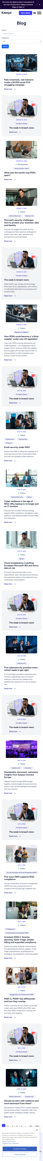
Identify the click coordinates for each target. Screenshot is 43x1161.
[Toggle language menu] (34, 13)
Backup (29, 497)
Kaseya (22, 212)
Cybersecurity (29, 216)
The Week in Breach (21, 123)
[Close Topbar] (39, 4)
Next (37, 1126)
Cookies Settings (20, 1154)
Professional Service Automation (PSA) (17, 933)
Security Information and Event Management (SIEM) (21, 872)
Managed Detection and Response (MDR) (21, 994)
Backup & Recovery (15, 216)
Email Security (10, 439)
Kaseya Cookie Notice (9, 1141)
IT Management (10, 929)
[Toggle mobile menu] (39, 13)
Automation (28, 768)
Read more (8, 89)
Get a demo (25, 13)
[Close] (37, 1130)
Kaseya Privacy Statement (11, 1143)
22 (31, 1126)
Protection (9, 443)
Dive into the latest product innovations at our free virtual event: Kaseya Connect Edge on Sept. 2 (18, 4)
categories (5, 38)
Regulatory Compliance (21, 332)
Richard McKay (23, 164)
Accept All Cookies (19, 1149)
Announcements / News (22, 168)
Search (4, 30)
